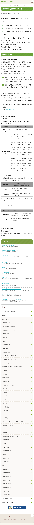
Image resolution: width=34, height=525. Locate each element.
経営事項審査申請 (6, 272)
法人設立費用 (6, 491)
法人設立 (4, 399)
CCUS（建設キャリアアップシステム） (11, 289)
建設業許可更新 (5, 284)
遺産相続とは (6, 381)
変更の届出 (4, 277)
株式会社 (5, 403)
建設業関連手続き (16, 5)
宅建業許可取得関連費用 (9, 450)
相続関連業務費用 (7, 469)
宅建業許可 (4, 443)
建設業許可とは (6, 322)
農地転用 (4, 429)
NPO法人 (5, 414)
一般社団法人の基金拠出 (9, 410)
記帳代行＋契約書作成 (8, 483)
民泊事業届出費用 (7, 494)
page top (32, 515)
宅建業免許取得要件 (7, 447)
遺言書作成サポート (6, 377)
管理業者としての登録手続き (10, 425)
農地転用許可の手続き (8, 439)
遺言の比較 (5, 396)
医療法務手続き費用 (7, 476)
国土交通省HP (10, 109)
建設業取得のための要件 (8, 245)
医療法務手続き (5, 461)
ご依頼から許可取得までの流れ (9, 294)
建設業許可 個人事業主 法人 (8, 2)
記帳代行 (5, 370)
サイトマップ (8, 516)
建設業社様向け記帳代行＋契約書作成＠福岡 (12, 366)
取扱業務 (9, 5)
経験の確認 (4, 262)
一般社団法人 (6, 407)
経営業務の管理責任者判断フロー (10, 250)
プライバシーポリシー (7, 502)
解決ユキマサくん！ (19, 507)
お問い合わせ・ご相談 (7, 498)
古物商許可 (4, 454)
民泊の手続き (5, 418)
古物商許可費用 (6, 480)
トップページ (3, 5)
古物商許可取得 (6, 458)
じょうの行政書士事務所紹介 (9, 311)
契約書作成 (5, 374)
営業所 (3, 267)
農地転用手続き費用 (7, 487)
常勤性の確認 (5, 255)
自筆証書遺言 (6, 388)
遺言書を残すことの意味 (9, 385)
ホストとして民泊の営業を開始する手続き (13, 421)
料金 (3, 465)
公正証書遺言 (6, 392)
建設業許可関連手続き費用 (9, 472)
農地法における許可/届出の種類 (10, 436)
